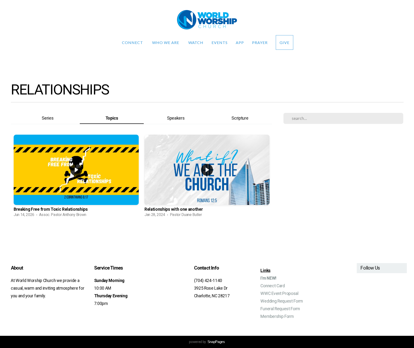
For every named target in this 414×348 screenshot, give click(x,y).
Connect (133, 42)
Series (47, 118)
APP (240, 42)
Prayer (260, 42)
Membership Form (276, 316)
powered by (207, 342)
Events (220, 42)
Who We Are (166, 42)
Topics (111, 118)
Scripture (239, 118)
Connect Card (272, 285)
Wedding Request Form (281, 301)
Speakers (175, 118)
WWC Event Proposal (279, 293)
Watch (196, 42)
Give (284, 42)
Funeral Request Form (280, 308)
